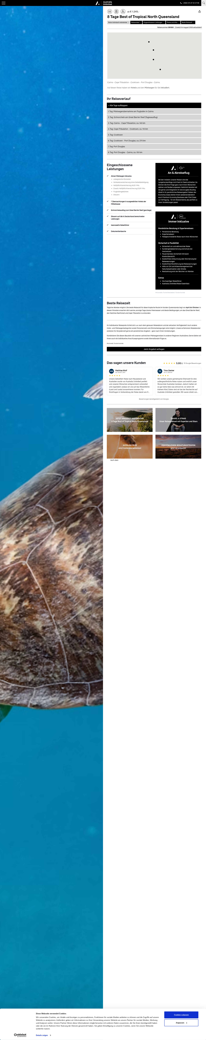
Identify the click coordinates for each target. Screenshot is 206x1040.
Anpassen (180, 1023)
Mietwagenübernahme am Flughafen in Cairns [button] (131, 111)
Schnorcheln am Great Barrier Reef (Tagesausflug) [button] (132, 117)
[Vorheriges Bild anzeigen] (2, 520)
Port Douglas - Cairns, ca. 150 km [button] (125, 152)
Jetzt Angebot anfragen (154, 349)
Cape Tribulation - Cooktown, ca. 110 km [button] (128, 129)
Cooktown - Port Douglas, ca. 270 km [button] (127, 140)
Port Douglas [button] (116, 146)
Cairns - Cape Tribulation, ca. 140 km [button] (126, 123)
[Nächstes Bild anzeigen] (100, 520)
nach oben (114, 460)
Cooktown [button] (115, 135)
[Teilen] (199, 11)
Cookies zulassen (181, 1015)
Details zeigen (42, 1035)
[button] (160, 69)
